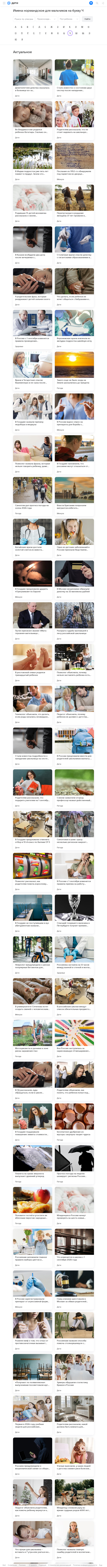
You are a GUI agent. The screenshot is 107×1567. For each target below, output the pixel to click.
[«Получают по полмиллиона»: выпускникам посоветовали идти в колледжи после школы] (32, 1373)
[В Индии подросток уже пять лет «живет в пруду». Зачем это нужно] (32, 162)
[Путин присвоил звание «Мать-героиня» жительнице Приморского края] (32, 621)
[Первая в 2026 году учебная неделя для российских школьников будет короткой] (32, 1415)
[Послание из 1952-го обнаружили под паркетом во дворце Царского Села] (74, 162)
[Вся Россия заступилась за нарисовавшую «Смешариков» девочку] (74, 1039)
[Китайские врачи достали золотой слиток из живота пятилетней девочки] (32, 538)
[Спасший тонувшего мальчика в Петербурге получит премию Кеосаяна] (74, 914)
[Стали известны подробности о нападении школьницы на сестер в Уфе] (32, 747)
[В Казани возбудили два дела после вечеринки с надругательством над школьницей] (32, 246)
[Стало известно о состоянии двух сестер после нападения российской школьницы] (74, 79)
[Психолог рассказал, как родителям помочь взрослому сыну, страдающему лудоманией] (32, 872)
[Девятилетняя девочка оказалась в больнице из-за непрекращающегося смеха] (32, 79)
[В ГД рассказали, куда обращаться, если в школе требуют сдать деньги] (32, 1081)
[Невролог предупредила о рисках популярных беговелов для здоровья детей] (32, 956)
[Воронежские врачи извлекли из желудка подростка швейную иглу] (74, 329)
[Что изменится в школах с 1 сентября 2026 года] (74, 1248)
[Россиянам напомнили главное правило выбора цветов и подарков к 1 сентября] (32, 1248)
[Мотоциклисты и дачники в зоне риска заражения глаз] (32, 1039)
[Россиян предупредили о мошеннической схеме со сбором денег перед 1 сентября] (32, 1457)
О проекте (33, 1565)
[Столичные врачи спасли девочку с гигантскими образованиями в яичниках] (74, 246)
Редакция (42, 1565)
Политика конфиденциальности (85, 1565)
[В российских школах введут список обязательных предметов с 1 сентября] (74, 997)
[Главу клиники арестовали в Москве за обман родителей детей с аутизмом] (74, 1290)
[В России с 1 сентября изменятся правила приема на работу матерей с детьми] (74, 872)
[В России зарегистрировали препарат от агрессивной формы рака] (32, 1290)
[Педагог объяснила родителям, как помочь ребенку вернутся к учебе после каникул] (32, 1498)
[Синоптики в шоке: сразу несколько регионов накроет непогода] (74, 830)
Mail (4, 1565)
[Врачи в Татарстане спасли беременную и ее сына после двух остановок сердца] (32, 371)
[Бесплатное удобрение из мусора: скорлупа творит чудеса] (74, 1123)
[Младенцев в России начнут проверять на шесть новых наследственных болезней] (74, 1206)
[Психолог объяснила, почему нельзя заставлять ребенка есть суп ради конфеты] (74, 663)
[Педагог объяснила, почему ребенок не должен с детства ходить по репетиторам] (74, 705)
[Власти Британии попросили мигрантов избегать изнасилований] (74, 496)
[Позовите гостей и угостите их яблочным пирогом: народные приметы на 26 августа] (32, 1206)
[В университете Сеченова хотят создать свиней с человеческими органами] (32, 997)
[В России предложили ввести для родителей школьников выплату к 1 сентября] (74, 747)
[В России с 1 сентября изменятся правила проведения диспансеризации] (32, 329)
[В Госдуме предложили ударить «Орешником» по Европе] (32, 580)
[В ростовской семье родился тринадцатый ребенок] (32, 663)
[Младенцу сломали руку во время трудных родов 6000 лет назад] (74, 1498)
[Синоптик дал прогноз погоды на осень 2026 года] (32, 496)
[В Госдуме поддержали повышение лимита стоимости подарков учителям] (32, 1123)
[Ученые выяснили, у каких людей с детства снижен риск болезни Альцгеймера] (74, 1457)
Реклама (22, 1565)
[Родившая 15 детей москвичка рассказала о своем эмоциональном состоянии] (32, 204)
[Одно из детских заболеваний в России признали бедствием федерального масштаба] (74, 538)
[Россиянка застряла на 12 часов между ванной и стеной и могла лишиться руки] (74, 956)
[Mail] (8, 3)
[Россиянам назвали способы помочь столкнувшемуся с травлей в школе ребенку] (74, 1331)
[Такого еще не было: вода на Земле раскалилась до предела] (74, 371)
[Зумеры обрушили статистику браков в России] (74, 1373)
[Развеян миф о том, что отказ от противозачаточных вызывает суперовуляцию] (32, 1331)
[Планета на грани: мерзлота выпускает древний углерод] (32, 1164)
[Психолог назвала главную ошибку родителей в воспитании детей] (74, 1540)
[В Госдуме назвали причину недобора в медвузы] (32, 413)
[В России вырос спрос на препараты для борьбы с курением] (74, 413)
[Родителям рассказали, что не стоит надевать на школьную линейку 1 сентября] (74, 120)
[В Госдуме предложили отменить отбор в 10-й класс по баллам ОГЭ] (32, 830)
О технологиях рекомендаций (59, 1565)
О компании (12, 1565)
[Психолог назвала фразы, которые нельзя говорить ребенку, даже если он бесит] (32, 454)
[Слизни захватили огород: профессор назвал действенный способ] (74, 788)
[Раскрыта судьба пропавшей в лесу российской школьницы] (74, 621)
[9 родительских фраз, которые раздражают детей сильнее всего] (32, 287)
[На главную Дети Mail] (14, 3)
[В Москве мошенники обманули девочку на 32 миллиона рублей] (74, 580)
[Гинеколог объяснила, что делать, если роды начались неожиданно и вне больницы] (32, 705)
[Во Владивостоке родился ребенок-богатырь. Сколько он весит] (32, 120)
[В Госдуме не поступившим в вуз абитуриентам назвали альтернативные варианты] (32, 914)
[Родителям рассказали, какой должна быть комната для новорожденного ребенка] (74, 1415)
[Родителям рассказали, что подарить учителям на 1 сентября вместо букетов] (32, 788)
